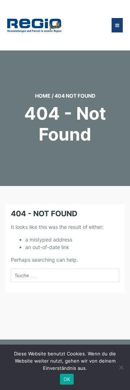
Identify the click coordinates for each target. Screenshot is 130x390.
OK (67, 379)
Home (43, 96)
